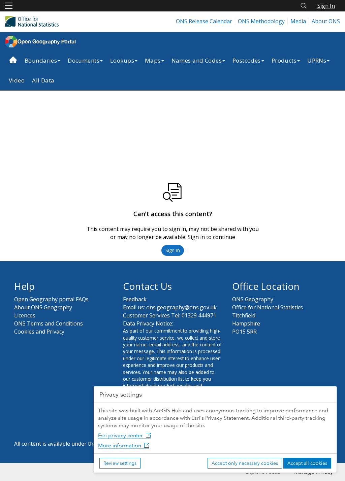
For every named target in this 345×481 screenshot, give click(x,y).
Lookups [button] (122, 60)
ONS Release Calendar (204, 21)
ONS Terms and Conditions (48, 323)
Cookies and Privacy (39, 331)
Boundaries (41, 60)
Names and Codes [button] (196, 60)
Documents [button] (83, 60)
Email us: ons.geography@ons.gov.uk (170, 307)
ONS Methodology (261, 21)
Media (298, 21)
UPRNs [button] (316, 60)
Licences (24, 315)
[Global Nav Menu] (9, 5)
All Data (43, 80)
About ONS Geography (43, 307)
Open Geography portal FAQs (51, 299)
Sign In (326, 5)
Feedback (135, 299)
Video (17, 80)
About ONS (326, 21)
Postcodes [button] (246, 60)
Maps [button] (153, 60)
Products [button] (284, 60)
